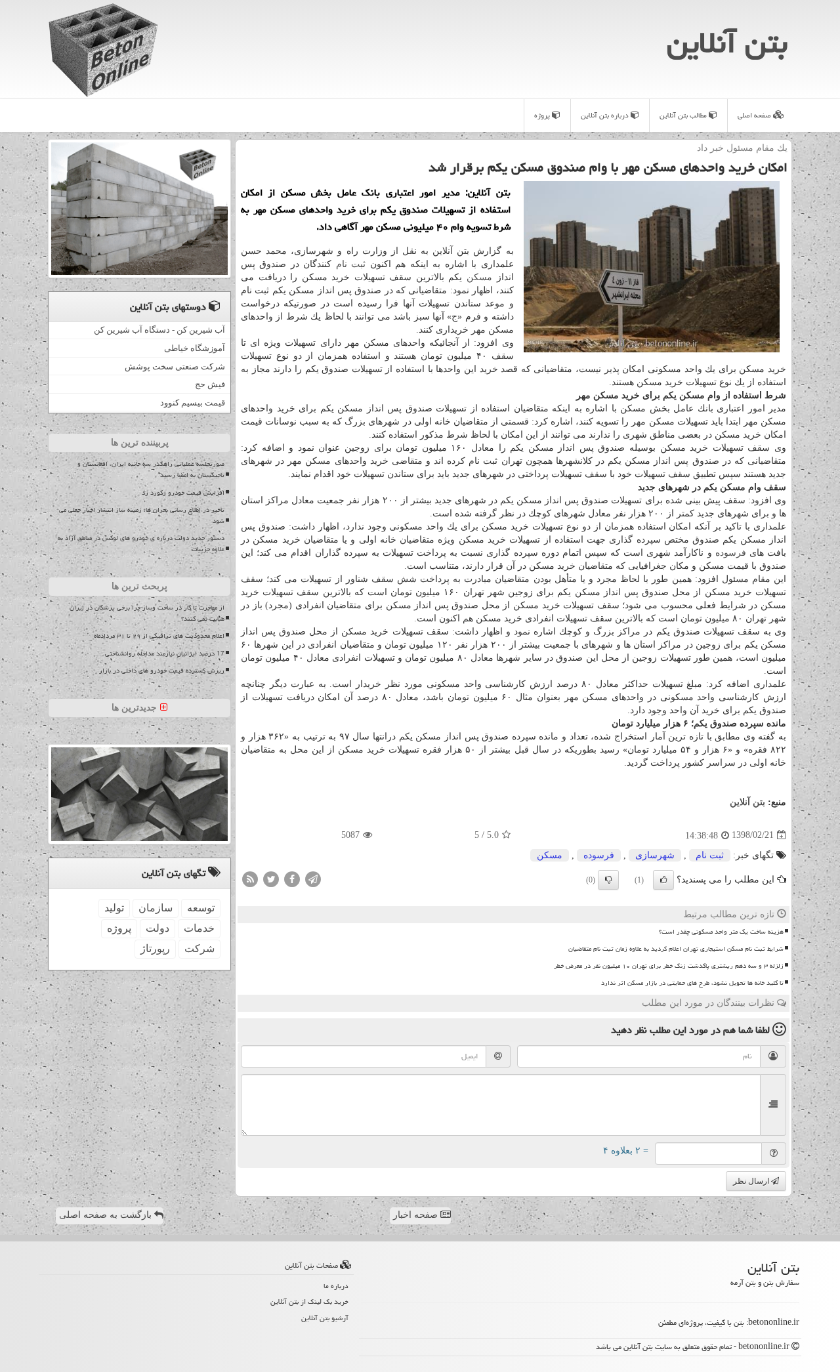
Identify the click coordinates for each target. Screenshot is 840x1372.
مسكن (479, 277)
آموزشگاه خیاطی (194, 348)
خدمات (199, 928)
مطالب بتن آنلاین (684, 115)
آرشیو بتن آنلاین (324, 1318)
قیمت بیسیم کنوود (192, 402)
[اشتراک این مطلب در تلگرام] (313, 878)
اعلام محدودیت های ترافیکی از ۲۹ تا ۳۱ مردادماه (159, 635)
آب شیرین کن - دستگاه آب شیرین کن (159, 330)
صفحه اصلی (755, 115)
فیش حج (210, 384)
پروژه (543, 115)
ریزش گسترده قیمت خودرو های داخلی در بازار (161, 670)
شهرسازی (655, 855)
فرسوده (730, 553)
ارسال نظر (752, 1181)
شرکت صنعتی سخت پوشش (175, 366)
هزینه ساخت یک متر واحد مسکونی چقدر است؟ (721, 931)
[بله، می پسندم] (663, 880)
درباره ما (336, 1286)
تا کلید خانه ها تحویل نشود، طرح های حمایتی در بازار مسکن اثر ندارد (692, 982)
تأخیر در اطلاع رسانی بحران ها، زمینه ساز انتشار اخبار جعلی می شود (141, 515)
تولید (114, 907)
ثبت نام (351, 264)
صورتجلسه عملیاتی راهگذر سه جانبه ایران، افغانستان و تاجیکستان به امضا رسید (150, 469)
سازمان (155, 907)
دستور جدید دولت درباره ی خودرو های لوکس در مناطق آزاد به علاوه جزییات (141, 543)
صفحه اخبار (416, 1215)
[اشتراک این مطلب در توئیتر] (271, 878)
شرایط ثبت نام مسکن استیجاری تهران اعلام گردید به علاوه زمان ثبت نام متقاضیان (676, 948)
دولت (157, 928)
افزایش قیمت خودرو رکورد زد (183, 492)
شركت (199, 948)
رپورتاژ (155, 948)
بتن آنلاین (727, 42)
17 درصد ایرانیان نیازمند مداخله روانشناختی (164, 653)
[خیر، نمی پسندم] (608, 880)
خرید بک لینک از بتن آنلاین (309, 1301)
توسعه (201, 907)
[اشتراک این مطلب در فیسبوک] (292, 878)
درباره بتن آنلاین (606, 115)
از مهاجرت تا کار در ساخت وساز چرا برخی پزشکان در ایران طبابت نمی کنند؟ (147, 613)
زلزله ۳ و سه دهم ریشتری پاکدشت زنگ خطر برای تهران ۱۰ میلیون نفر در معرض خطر (669, 965)
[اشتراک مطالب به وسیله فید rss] (250, 878)
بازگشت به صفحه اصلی (106, 1215)
